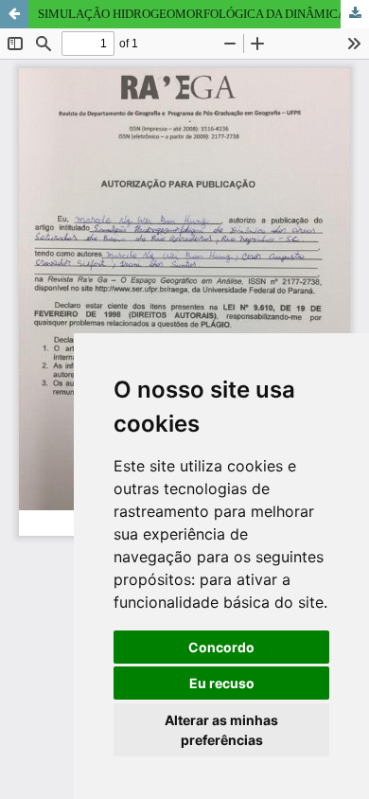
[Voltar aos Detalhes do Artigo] (14, 14)
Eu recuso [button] (222, 683)
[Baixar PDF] (355, 14)
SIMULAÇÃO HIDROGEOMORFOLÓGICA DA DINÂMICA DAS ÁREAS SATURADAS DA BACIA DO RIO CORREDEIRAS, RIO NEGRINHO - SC (203, 14)
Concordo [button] (221, 647)
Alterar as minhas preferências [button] (221, 730)
